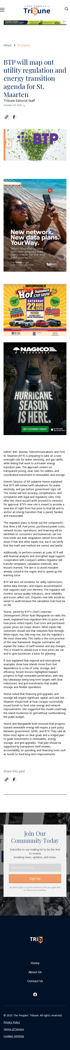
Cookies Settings (14, 1036)
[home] (37, 8)
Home (35, 963)
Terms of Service (14, 1029)
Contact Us (35, 981)
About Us (35, 972)
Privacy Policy (12, 1022)
